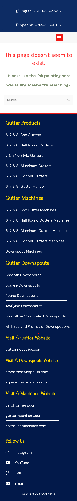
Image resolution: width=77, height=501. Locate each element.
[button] (59, 37)
